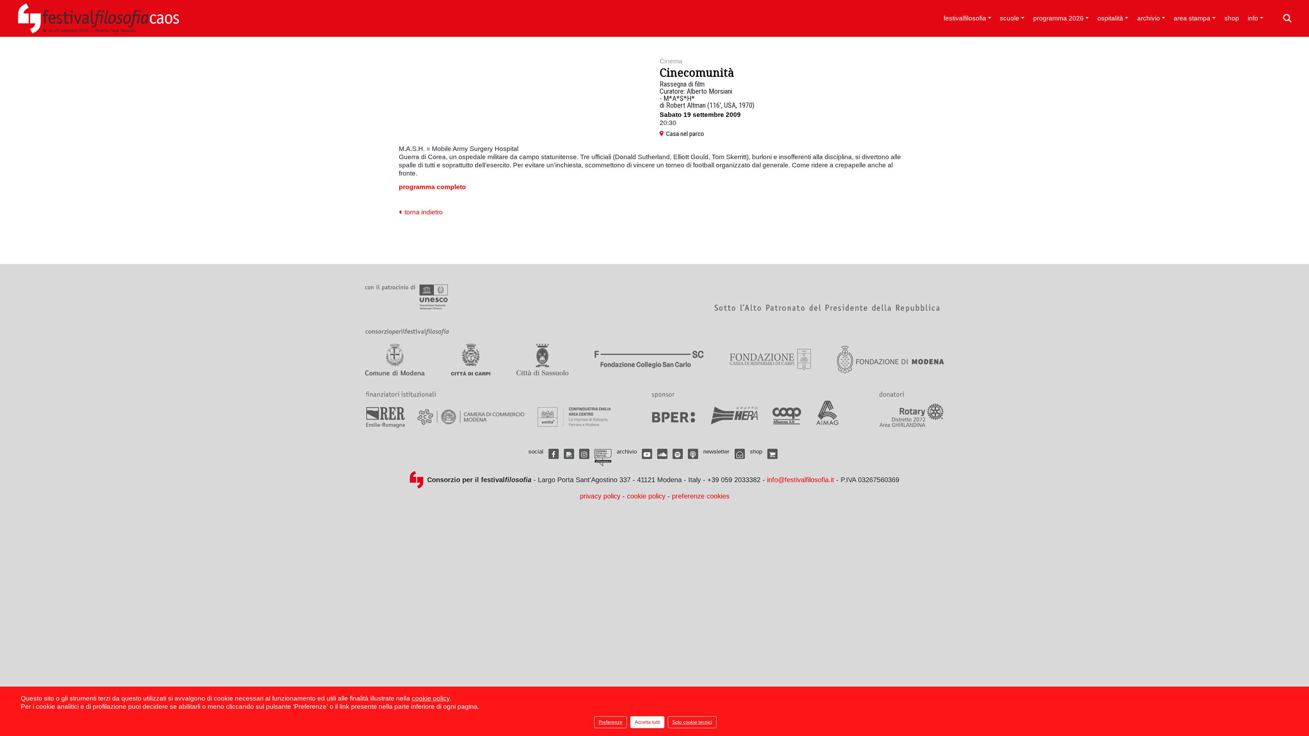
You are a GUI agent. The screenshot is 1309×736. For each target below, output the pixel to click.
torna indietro (422, 212)
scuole (1009, 18)
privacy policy (600, 496)
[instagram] (584, 454)
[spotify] (678, 454)
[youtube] (647, 454)
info (1253, 18)
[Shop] (772, 454)
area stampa (1192, 18)
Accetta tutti (647, 722)
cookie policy (646, 496)
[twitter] (569, 454)
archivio (1148, 18)
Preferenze (610, 722)
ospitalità (1110, 18)
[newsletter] (740, 454)
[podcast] (693, 454)
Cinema (671, 61)
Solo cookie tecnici (692, 722)
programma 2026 (1058, 18)
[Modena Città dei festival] (603, 457)
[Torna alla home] (98, 18)
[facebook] (553, 454)
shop (1231, 18)
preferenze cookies (700, 496)
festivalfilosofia (965, 18)
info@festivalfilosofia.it (800, 480)
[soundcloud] (662, 454)
